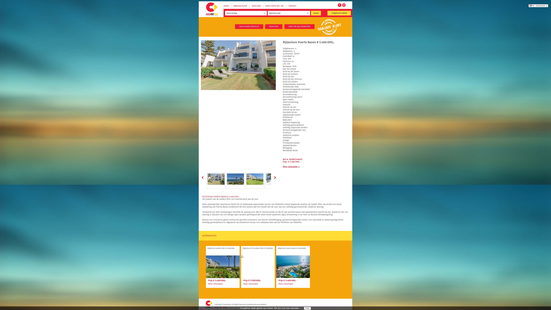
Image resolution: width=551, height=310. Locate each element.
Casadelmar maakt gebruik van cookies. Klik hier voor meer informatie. (269, 308)
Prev (203, 177)
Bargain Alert (240, 6)
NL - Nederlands (538, 6)
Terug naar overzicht (249, 26)
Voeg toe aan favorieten (299, 26)
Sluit (307, 308)
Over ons (256, 6)
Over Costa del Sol (274, 6)
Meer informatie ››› (291, 166)
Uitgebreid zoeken (339, 13)
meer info (273, 26)
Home (226, 6)
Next (274, 177)
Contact (292, 6)
